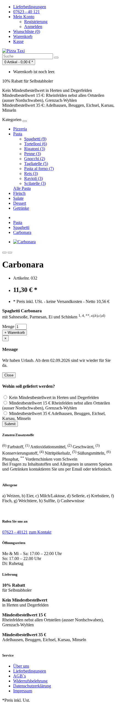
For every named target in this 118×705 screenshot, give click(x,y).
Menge (8, 326)
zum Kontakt (40, 532)
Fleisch (19, 193)
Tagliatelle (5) (36, 163)
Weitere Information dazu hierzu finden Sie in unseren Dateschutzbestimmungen (52, 688)
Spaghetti (21, 227)
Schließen (100, 699)
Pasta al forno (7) (39, 168)
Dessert (19, 203)
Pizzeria (20, 129)
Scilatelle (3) (35, 183)
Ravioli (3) (33, 178)
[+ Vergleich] (10, 252)
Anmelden (33, 26)
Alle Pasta (22, 188)
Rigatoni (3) (34, 148)
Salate (18, 198)
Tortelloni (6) (35, 143)
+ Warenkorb (14, 332)
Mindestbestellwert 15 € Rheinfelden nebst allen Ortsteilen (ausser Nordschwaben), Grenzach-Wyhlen (56, 405)
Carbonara (22, 232)
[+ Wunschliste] (4, 252)
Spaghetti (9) (35, 138)
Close (8, 375)
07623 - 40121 (15, 532)
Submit (10, 424)
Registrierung (35, 21)
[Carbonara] (24, 241)
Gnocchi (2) (34, 158)
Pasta (17, 134)
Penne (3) (32, 153)
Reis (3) (31, 173)
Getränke (21, 208)
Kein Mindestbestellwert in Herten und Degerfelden (53, 397)
